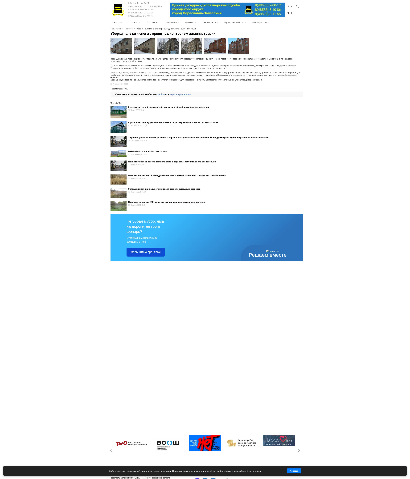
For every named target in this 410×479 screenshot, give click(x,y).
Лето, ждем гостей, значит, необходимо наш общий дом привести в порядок (168, 107)
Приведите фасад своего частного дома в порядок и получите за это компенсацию (172, 162)
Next (298, 450)
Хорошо (294, 471)
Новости (129, 29)
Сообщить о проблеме (146, 252)
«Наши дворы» (261, 23)
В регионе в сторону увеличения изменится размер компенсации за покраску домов (173, 122)
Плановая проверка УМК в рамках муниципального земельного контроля (166, 202)
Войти (161, 94)
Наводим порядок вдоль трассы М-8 (147, 151)
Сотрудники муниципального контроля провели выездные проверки (164, 189)
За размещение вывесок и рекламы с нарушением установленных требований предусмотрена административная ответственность (198, 137)
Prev (111, 450)
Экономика (173, 23)
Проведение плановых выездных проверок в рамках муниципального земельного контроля (177, 175)
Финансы (191, 23)
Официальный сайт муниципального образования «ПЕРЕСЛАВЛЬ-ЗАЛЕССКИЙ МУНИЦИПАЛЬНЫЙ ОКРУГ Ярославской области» (145, 9)
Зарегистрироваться (180, 94)
